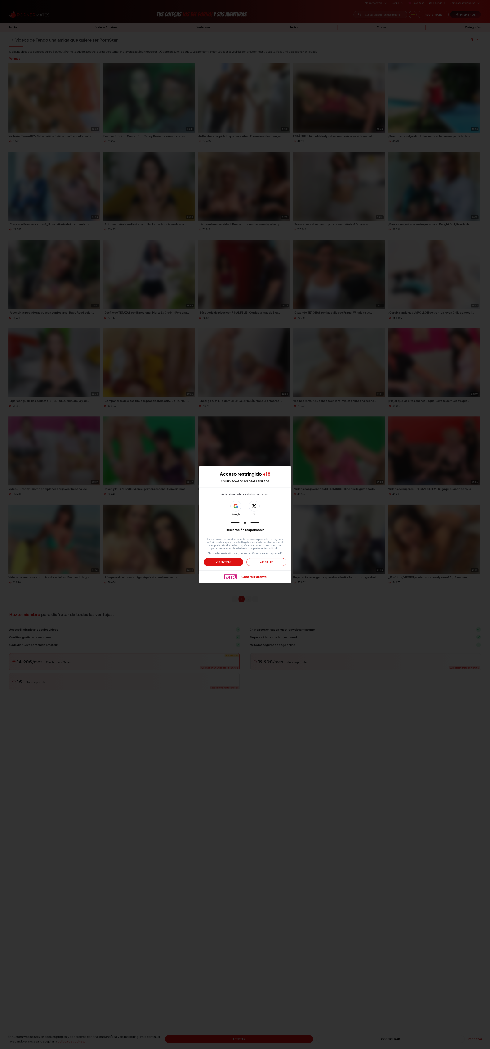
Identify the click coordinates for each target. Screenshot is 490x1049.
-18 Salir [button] (266, 562)
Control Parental (254, 577)
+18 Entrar (224, 562)
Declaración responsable (245, 530)
